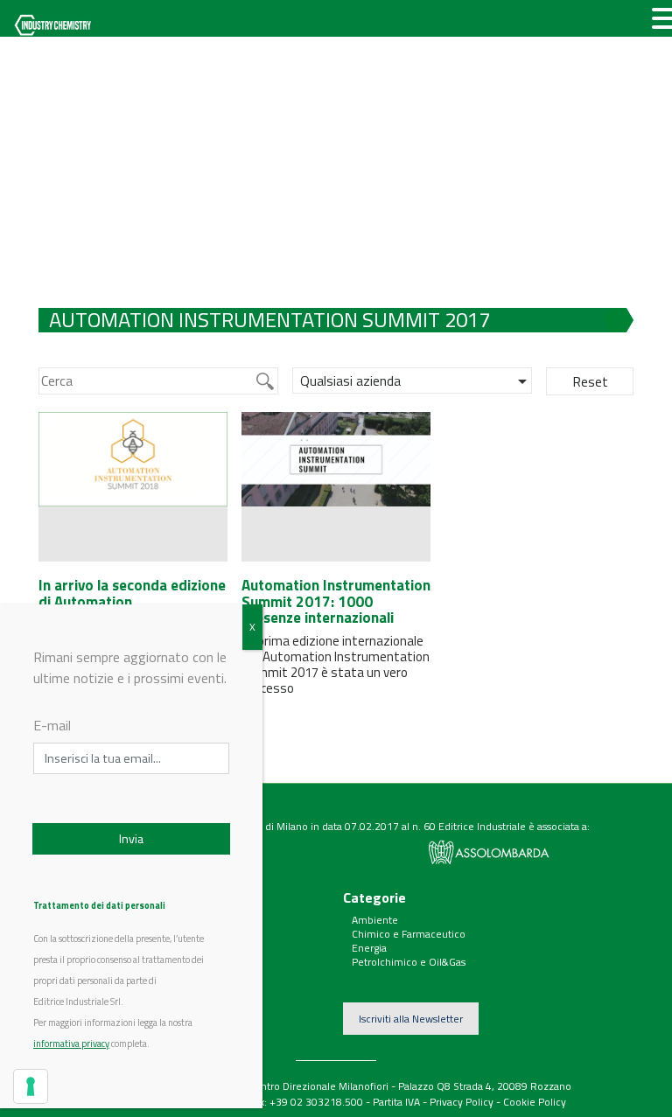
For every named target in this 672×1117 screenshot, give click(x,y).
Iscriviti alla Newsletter (411, 1018)
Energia (369, 947)
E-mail (52, 725)
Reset (590, 381)
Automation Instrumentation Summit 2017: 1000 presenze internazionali (336, 601)
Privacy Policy (462, 1101)
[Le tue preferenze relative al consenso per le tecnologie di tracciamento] (30, 1086)
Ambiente (375, 919)
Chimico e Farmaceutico (409, 933)
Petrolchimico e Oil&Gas (409, 961)
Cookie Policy (534, 1101)
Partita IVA (396, 1101)
